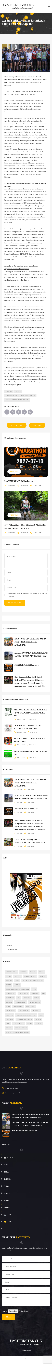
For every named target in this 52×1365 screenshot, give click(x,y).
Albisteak (14, 471)
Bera (17, 980)
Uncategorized (12, 949)
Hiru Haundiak (35, 1002)
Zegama (18, 391)
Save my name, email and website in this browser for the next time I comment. (27, 595)
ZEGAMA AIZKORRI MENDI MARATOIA (17, 400)
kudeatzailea (11, 485)
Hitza (8, 1006)
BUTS (34, 989)
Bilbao (8, 985)
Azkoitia (17, 976)
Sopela (29, 1023)
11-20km (19, 732)
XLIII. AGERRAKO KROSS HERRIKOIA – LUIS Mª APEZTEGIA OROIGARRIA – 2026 (30, 713)
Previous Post (16, 425)
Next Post (37, 425)
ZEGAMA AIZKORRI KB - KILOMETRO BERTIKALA (20, 395)
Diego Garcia (23, 993)
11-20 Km (7, 1179)
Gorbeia (9, 1002)
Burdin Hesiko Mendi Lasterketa (17, 989)
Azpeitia (42, 976)
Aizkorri (23, 972)
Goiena (36, 997)
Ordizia (38, 1019)
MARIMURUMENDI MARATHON (26, 1015)
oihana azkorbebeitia (24, 1019)
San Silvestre (18, 1023)
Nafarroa (9, 1019)
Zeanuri (38, 1023)
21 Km (6, 1186)
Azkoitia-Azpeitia (30, 976)
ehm (43, 993)
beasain (9, 980)
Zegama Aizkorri (21, 1028)
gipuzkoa (9, 391)
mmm (41, 1015)
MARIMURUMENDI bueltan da (18, 481)
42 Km (6, 1200)
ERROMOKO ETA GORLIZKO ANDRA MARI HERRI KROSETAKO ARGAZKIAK (30, 642)
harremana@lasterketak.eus (14, 1093)
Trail (24, 732)
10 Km (6, 1172)
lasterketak (10, 1010)
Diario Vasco (10, 993)
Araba (41, 972)
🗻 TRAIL (7, 1215)
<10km (18, 719)
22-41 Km (7, 1193)
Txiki (23, 719)
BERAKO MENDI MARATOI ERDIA (33, 980)
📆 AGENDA (8, 1158)
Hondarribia (18, 1006)
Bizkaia (17, 985)
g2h (19, 997)
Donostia (35, 993)
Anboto (32, 972)
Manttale (36, 1010)
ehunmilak (10, 997)
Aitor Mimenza (11, 972)
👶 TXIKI (7, 1222)
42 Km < (7, 1207)
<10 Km (6, 1165)
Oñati (8, 1023)
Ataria (8, 976)
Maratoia (9, 1015)
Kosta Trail (30, 1006)
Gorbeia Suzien (21, 1002)
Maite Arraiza (24, 1010)
